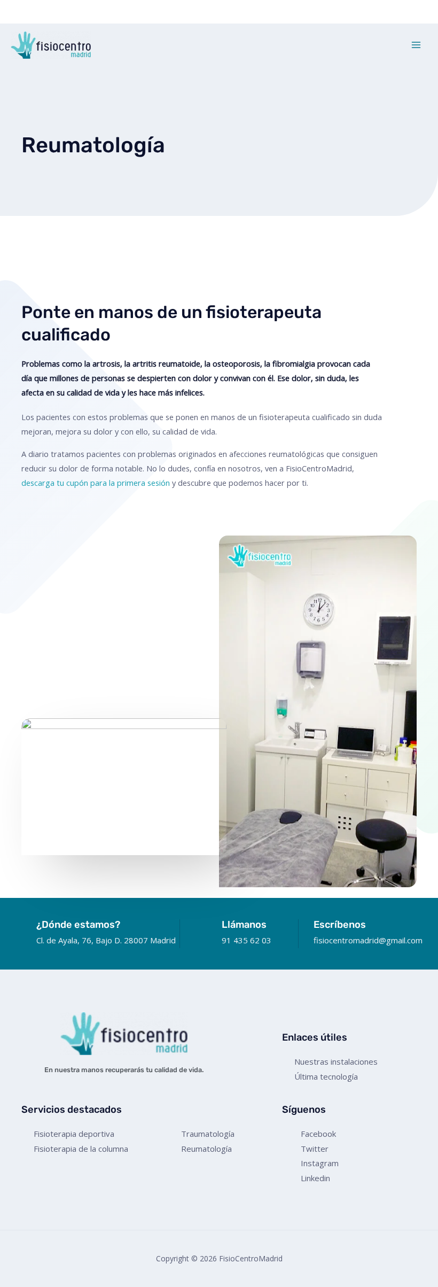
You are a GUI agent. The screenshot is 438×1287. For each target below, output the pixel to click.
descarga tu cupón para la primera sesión (95, 482)
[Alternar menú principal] (416, 45)
